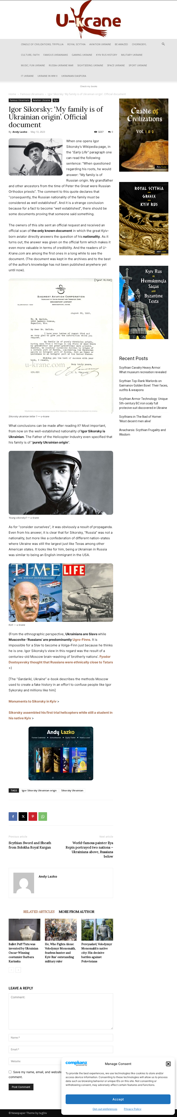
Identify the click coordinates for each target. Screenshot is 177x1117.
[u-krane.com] (88, 19)
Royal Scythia (76, 44)
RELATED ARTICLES (38, 911)
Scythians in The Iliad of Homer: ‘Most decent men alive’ (140, 419)
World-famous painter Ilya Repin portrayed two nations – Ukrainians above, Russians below (89, 849)
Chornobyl (139, 44)
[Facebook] (13, 816)
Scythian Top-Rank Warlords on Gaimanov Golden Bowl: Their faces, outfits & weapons (143, 385)
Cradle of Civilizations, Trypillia (42, 44)
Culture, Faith (30, 54)
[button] (168, 1064)
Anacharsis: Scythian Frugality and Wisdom (142, 432)
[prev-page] (11, 970)
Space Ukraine (116, 65)
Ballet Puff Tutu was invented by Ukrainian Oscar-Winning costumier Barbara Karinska (23, 952)
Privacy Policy (132, 1109)
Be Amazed (121, 44)
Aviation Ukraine (100, 44)
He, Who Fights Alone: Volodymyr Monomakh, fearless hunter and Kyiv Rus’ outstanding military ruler (60, 952)
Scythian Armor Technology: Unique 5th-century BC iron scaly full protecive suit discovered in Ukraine (143, 403)
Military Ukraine (131, 54)
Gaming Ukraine (82, 54)
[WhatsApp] (42, 816)
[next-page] (18, 970)
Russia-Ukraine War (61, 65)
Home (12, 94)
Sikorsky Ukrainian (72, 790)
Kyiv (56, 100)
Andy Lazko (20, 131)
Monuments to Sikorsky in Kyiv (33, 701)
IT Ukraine (27, 75)
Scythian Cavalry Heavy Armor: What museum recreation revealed (142, 370)
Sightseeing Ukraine (90, 65)
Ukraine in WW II (47, 75)
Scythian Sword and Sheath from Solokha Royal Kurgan (30, 845)
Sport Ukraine (138, 65)
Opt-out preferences (105, 1109)
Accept (118, 1099)
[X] (23, 816)
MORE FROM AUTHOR (76, 911)
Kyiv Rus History (106, 54)
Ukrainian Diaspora (73, 75)
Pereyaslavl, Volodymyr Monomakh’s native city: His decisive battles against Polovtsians (96, 952)
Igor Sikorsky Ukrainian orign (39, 790)
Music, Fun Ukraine (33, 65)
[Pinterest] (32, 816)
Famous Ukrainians (55, 54)
